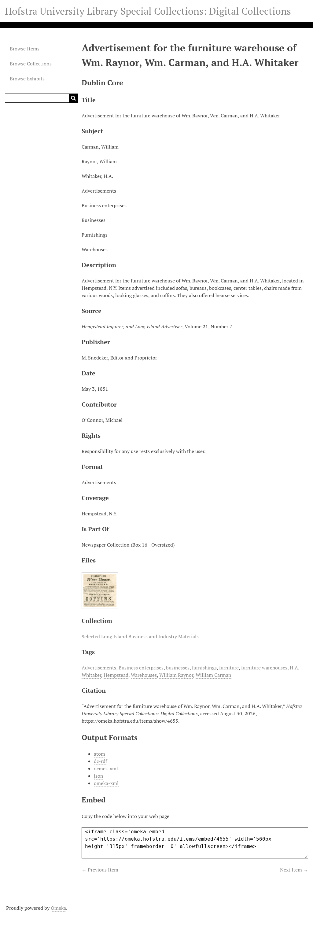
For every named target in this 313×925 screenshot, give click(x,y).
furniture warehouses (264, 667)
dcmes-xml (106, 768)
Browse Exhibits (27, 78)
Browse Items (24, 48)
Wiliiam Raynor (176, 675)
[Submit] (73, 98)
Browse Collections (31, 63)
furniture (229, 667)
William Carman (213, 675)
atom (99, 753)
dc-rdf (100, 761)
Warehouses (144, 675)
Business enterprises (141, 667)
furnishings (204, 667)
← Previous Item (100, 869)
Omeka (58, 908)
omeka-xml (106, 783)
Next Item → (294, 869)
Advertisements (99, 667)
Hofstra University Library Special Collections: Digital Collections (148, 11)
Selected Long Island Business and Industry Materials (140, 636)
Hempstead (116, 675)
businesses (178, 667)
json (98, 775)
